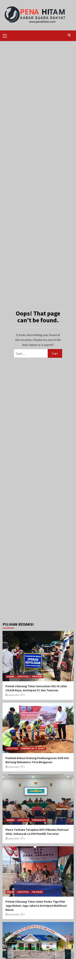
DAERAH (10, 820)
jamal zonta (13, 695)
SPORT (41, 748)
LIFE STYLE (22, 676)
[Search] (69, 35)
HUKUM (10, 676)
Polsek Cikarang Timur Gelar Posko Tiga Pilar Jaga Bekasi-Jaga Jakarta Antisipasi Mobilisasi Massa (36, 906)
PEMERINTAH (27, 748)
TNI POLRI (37, 676)
